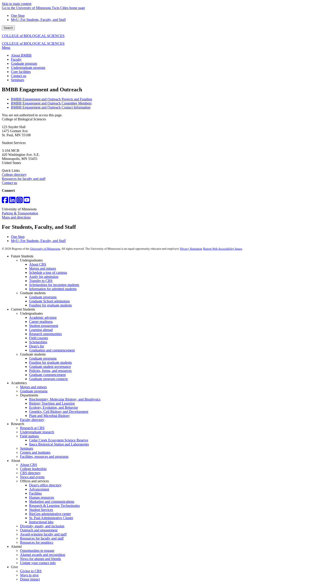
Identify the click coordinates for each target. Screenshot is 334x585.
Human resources (41, 497)
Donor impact (30, 579)
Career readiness (41, 322)
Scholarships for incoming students (54, 285)
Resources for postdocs (36, 542)
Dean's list (36, 346)
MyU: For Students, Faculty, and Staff (38, 20)
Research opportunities (45, 334)
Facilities (35, 493)
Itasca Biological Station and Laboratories (59, 444)
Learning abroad (41, 330)
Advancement (39, 489)
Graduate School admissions (49, 301)
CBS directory (30, 473)
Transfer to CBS (40, 281)
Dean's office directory (45, 485)
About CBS (37, 264)
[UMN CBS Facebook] (5, 201)
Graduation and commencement (52, 350)
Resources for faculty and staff (23, 179)
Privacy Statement (191, 248)
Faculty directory (32, 420)
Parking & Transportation (20, 213)
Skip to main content (16, 4)
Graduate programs (43, 297)
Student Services (41, 510)
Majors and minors (42, 268)
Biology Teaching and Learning (52, 403)
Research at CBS (32, 428)
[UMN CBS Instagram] (19, 201)
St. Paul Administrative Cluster (51, 518)
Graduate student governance (50, 366)
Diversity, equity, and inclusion (42, 526)
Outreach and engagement (38, 530)
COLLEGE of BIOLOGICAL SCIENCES (33, 36)
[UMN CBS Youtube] (27, 201)
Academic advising (43, 317)
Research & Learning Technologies (54, 506)
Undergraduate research (37, 432)
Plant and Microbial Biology (49, 416)
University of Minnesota (45, 248)
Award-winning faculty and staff (43, 534)
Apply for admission (43, 277)
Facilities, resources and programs (44, 456)
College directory (14, 175)
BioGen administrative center (50, 514)
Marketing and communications (51, 501)
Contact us (18, 76)
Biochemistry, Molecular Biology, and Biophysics (64, 399)
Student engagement (43, 326)
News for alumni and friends (40, 559)
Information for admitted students (53, 289)
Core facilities (21, 72)
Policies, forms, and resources (50, 371)
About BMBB (21, 55)
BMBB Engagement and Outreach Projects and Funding (51, 99)
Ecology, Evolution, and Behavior (53, 407)
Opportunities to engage (37, 551)
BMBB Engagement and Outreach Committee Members (51, 103)
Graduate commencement (47, 375)
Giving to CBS (31, 571)
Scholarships (38, 342)
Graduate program (24, 63)
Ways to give (29, 575)
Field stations (29, 436)
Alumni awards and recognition (42, 555)
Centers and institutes (35, 452)
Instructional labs (41, 522)
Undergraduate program (28, 68)
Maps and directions (16, 217)
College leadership (33, 469)
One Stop (18, 15)
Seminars (17, 80)
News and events (32, 477)
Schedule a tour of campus (48, 272)
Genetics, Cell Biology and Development (58, 411)
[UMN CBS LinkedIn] (12, 201)
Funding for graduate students (50, 305)
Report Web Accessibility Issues (222, 248)
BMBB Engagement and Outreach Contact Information (50, 107)
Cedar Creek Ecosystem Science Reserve (58, 440)
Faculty (16, 59)
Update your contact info (38, 563)
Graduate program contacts (48, 379)
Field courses (38, 338)
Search (8, 28)
